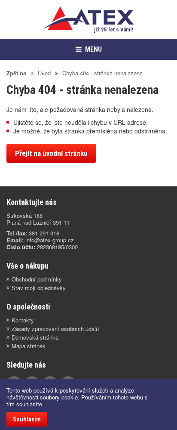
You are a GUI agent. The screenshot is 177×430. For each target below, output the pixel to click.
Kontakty (23, 320)
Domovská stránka (35, 337)
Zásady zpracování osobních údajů (55, 328)
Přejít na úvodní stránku (51, 153)
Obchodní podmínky (37, 279)
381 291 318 (44, 233)
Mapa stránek (29, 346)
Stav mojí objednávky (39, 288)
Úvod (44, 73)
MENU (93, 49)
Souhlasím (27, 419)
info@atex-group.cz (49, 240)
